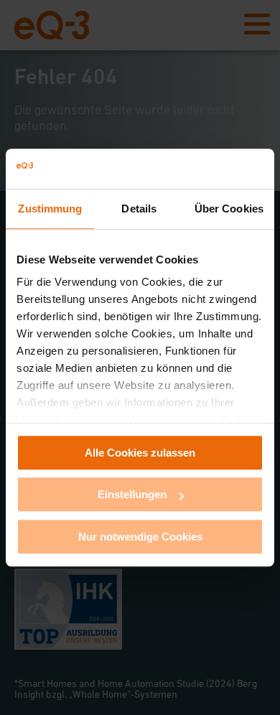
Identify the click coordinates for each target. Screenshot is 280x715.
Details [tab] (139, 208)
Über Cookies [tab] (229, 208)
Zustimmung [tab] (50, 208)
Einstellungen (132, 494)
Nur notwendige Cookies (140, 537)
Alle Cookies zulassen (140, 453)
